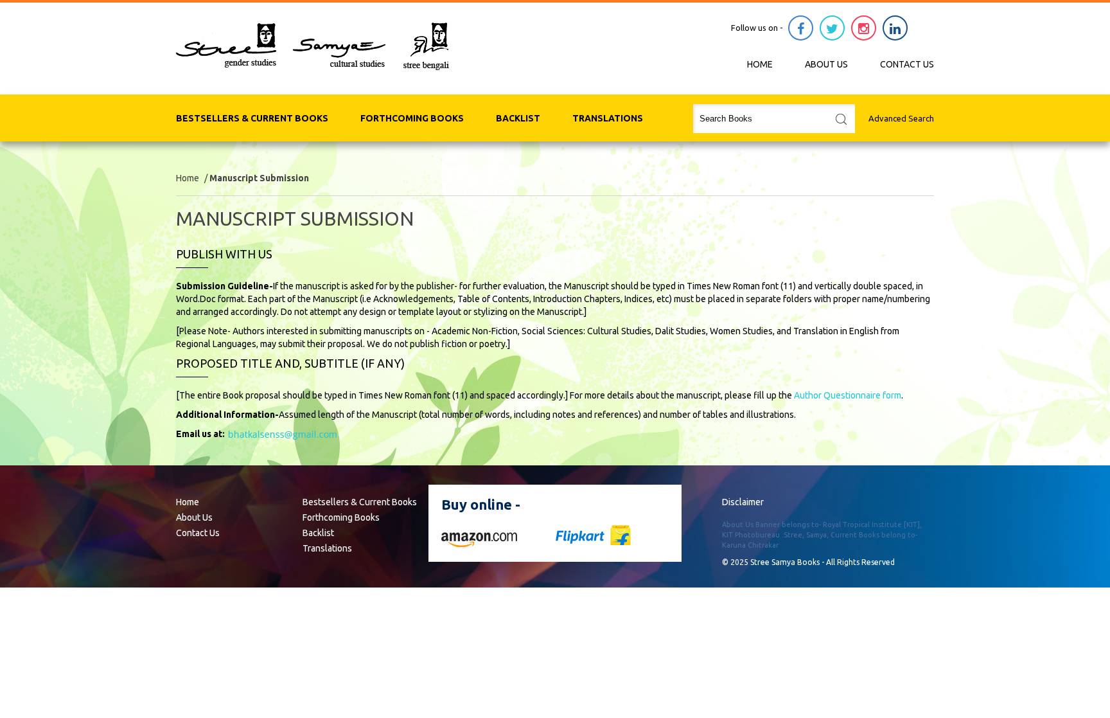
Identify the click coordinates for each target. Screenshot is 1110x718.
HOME (760, 64)
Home (187, 178)
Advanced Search (901, 118)
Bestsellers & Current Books (252, 118)
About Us (194, 517)
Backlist (518, 118)
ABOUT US (826, 64)
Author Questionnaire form (847, 395)
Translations (607, 118)
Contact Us (198, 533)
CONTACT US (907, 64)
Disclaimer (743, 502)
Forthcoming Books (412, 118)
